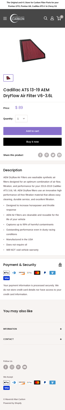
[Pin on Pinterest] (46, 154)
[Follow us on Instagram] (12, 367)
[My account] (52, 18)
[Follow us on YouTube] (24, 367)
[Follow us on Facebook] (5, 367)
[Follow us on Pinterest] (18, 367)
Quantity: (8, 118)
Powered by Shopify (12, 403)
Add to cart (32, 131)
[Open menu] (5, 18)
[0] (59, 18)
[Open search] (46, 18)
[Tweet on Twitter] (53, 154)
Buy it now (32, 141)
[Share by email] (59, 154)
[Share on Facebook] (40, 154)
